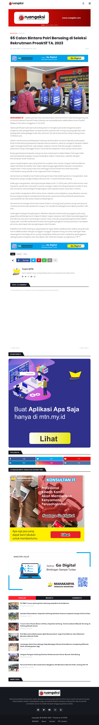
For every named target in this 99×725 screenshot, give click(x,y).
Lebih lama (84, 348)
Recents (49, 598)
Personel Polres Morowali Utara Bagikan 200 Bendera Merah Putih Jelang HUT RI (54, 665)
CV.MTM (64, 718)
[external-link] (34, 276)
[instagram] (28, 276)
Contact (52, 721)
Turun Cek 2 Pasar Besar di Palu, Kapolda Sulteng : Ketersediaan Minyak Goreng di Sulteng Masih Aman (55, 625)
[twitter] (25, 276)
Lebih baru (15, 348)
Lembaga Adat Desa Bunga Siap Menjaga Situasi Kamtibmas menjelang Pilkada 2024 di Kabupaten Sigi (54, 645)
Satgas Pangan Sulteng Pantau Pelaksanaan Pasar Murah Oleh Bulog (50, 654)
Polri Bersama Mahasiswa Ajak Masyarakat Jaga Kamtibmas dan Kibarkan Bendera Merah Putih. (52, 635)
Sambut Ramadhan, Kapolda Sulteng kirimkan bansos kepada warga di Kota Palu (55, 613)
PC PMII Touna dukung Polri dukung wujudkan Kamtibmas (44, 603)
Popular (22, 598)
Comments (77, 598)
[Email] (49, 260)
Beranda (13, 33)
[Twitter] (33, 260)
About (44, 721)
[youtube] (31, 276)
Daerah (22, 33)
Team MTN (27, 269)
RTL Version (62, 721)
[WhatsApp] (44, 260)
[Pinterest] (38, 260)
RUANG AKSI (46, 718)
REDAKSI (35, 721)
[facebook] (22, 276)
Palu (25, 254)
